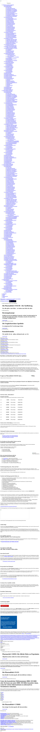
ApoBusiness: (2, 716)
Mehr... (23, 633)
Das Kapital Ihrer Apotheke (10, 14)
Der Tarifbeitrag (8, 49)
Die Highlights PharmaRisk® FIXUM (10, 220)
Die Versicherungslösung (8, 70)
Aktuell (9, 353)
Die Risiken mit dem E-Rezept (9, 257)
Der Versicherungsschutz (8, 77)
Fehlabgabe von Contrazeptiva (11, 170)
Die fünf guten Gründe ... (8, 73)
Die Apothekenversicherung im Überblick (10, 48)
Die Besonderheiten (9, 59)
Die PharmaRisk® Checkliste (8, 66)
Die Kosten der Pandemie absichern (11, 13)
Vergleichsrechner (5, 296)
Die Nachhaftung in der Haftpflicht (11, 60)
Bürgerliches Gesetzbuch (10, 80)
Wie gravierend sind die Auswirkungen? (12, 271)
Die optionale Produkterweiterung (9, 53)
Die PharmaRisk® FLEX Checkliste (10, 148)
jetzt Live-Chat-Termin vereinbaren (8, 597)
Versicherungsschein (9, 85)
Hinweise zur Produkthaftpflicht (11, 33)
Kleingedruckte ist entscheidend (11, 43)
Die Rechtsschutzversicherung (11, 30)
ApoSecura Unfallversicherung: (5, 724)
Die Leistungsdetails (9, 68)
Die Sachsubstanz (9, 146)
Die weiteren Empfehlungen (8, 89)
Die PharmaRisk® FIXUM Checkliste (13, 637)
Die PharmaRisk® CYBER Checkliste (10, 264)
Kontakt (3, 297)
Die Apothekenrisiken (7, 6)
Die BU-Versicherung (9, 25)
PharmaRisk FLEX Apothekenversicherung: (7, 721)
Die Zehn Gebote (9, 7)
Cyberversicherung (5, 238)
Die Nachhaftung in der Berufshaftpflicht (12, 141)
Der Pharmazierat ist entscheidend (11, 16)
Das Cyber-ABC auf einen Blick (9, 256)
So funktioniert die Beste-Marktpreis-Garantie (10, 578)
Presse (22, 353)
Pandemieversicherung (5, 279)
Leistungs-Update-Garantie (8, 556)
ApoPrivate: (2, 717)
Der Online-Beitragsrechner (8, 61)
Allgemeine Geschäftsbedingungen (11, 82)
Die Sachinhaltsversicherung (10, 23)
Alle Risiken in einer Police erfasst (11, 39)
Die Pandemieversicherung (10, 137)
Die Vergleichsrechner (7, 88)
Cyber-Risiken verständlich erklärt (11, 270)
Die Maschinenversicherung (10, 27)
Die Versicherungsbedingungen (9, 78)
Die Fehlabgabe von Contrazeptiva (11, 10)
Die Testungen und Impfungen (11, 36)
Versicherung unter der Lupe (10, 204)
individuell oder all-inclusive (10, 42)
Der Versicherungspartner (8, 160)
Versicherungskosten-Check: (5, 714)
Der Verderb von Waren (12, 55)
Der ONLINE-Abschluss (10, 62)
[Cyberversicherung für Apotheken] (9, 541)
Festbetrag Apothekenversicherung (7, 164)
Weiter (1, 642)
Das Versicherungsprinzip (8, 5)
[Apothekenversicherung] (4, 606)
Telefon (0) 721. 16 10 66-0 (4, 299)
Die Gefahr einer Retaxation (10, 8)
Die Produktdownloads (9, 52)
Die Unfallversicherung (9, 31)
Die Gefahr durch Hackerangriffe (11, 35)
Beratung (3, 294)
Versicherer (8, 86)
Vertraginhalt (8, 84)
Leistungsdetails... (28, 633)
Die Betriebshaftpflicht (9, 18)
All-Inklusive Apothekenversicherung (8, 4)
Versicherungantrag (9, 83)
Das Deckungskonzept (9, 67)
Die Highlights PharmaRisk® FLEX (10, 145)
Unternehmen (4, 293)
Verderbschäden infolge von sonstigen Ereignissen (10, 436)
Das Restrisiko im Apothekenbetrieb (11, 15)
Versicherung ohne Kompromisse (11, 45)
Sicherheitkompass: (3, 715)
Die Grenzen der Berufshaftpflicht (11, 142)
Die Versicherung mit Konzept (9, 44)
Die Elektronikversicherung (10, 112)
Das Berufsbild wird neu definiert (11, 9)
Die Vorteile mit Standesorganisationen (10, 75)
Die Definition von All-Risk (8, 38)
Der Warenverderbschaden (10, 12)
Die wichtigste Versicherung (8, 32)
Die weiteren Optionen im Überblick (8, 437)
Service (3, 295)
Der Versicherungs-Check (8, 17)
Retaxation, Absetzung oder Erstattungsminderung (10, 435)
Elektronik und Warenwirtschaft (11, 126)
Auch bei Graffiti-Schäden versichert (12, 127)
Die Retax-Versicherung (10, 20)
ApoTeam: (2, 718)
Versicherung (6, 458)
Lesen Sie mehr (4, 320)
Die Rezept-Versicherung (10, 21)
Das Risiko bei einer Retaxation (11, 34)
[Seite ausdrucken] (3, 730)
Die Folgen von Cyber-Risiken (11, 11)
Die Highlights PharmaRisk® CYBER (10, 263)
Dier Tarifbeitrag (8, 291)
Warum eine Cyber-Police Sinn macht (12, 272)
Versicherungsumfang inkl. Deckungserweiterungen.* (8, 506)
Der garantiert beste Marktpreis (9, 74)
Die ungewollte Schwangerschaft (11, 37)
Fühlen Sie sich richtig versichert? (11, 47)
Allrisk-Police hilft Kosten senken (11, 40)
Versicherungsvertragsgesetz (10, 81)
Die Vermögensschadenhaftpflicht (11, 104)
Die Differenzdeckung (7, 72)
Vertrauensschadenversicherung (7, 288)
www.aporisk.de (11, 726)
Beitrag (4, 459)
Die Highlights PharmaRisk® (8, 63)
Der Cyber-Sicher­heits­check (8, 255)
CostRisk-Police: (3, 723)
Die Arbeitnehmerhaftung (10, 119)
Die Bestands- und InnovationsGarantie (10, 46)
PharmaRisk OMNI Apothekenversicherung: (7, 720)
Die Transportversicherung (10, 28)
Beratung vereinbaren (7, 626)
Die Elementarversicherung (10, 24)
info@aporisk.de (11, 299)
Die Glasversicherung (9, 111)
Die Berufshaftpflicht (9, 147)
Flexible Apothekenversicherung (7, 90)
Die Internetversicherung (10, 29)
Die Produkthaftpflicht (9, 19)
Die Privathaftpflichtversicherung (11, 58)
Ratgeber (11, 353)
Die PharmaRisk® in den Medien (9, 162)
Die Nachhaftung (9, 57)
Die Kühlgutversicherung (10, 22)
